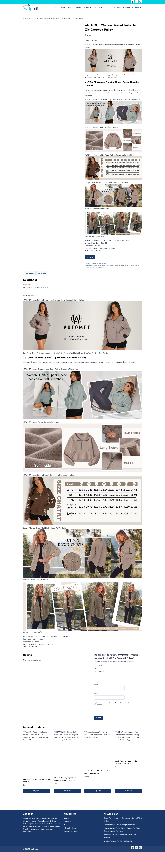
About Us (67, 818)
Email (97, 694)
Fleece (116, 265)
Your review (99, 671)
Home (56, 7)
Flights (70, 7)
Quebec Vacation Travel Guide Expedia (118, 841)
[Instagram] (140, 1)
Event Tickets (110, 7)
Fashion (111, 265)
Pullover (131, 265)
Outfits (126, 265)
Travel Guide (128, 7)
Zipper (102, 267)
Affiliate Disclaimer (70, 828)
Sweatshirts (88, 267)
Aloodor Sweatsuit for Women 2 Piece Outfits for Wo (96, 772)
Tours (101, 7)
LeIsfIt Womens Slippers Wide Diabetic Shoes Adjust (126, 762)
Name (97, 684)
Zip (98, 267)
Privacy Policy (68, 825)
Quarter (137, 265)
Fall (107, 265)
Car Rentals (87, 7)
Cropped (102, 265)
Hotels (63, 7)
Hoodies (121, 265)
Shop (119, 7)
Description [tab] (30, 273)
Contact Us (67, 821)
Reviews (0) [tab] (42, 273)
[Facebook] (132, 1)
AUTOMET (91, 265)
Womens (94, 267)
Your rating (98, 665)
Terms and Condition (71, 831)
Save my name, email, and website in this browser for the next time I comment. (117, 704)
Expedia (77, 7)
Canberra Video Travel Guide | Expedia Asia (119, 824)
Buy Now (90, 257)
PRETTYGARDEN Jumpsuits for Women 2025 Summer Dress (65, 779)
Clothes (97, 265)
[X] (136, 1)
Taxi (94, 7)
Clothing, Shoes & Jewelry (98, 263)
